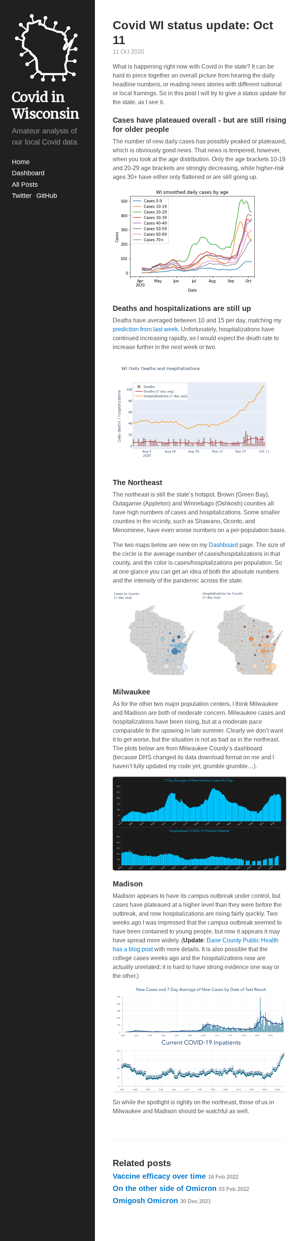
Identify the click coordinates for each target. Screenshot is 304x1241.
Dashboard (28, 173)
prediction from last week (145, 329)
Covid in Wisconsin (45, 105)
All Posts (25, 184)
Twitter (22, 195)
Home (21, 162)
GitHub (46, 195)
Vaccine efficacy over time (175, 1176)
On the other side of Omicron (181, 1188)
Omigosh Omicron (162, 1201)
